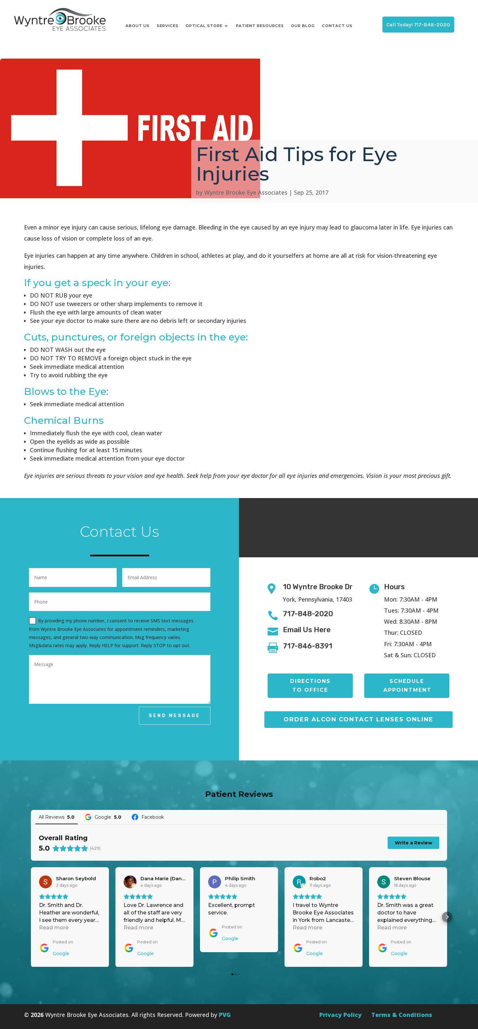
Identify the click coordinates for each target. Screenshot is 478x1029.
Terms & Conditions (401, 1015)
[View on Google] (45, 881)
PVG (225, 1015)
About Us (138, 25)
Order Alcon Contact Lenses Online (358, 719)
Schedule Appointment (407, 685)
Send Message (174, 715)
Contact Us (337, 25)
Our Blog (303, 25)
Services (168, 25)
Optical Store (204, 25)
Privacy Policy (340, 1015)
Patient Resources (260, 25)
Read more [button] (54, 928)
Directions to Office (310, 685)
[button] (31, 917)
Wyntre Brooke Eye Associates (245, 192)
